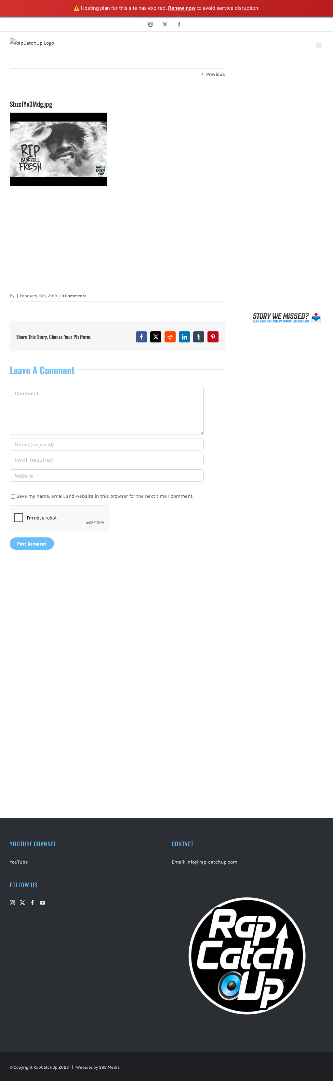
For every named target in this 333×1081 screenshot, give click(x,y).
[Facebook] (32, 902)
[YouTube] (42, 902)
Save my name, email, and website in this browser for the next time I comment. (104, 496)
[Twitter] (22, 902)
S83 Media (109, 1067)
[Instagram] (12, 902)
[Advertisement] (117, 238)
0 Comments (74, 295)
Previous (215, 74)
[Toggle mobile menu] (319, 45)
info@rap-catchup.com (211, 862)
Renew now (182, 8)
